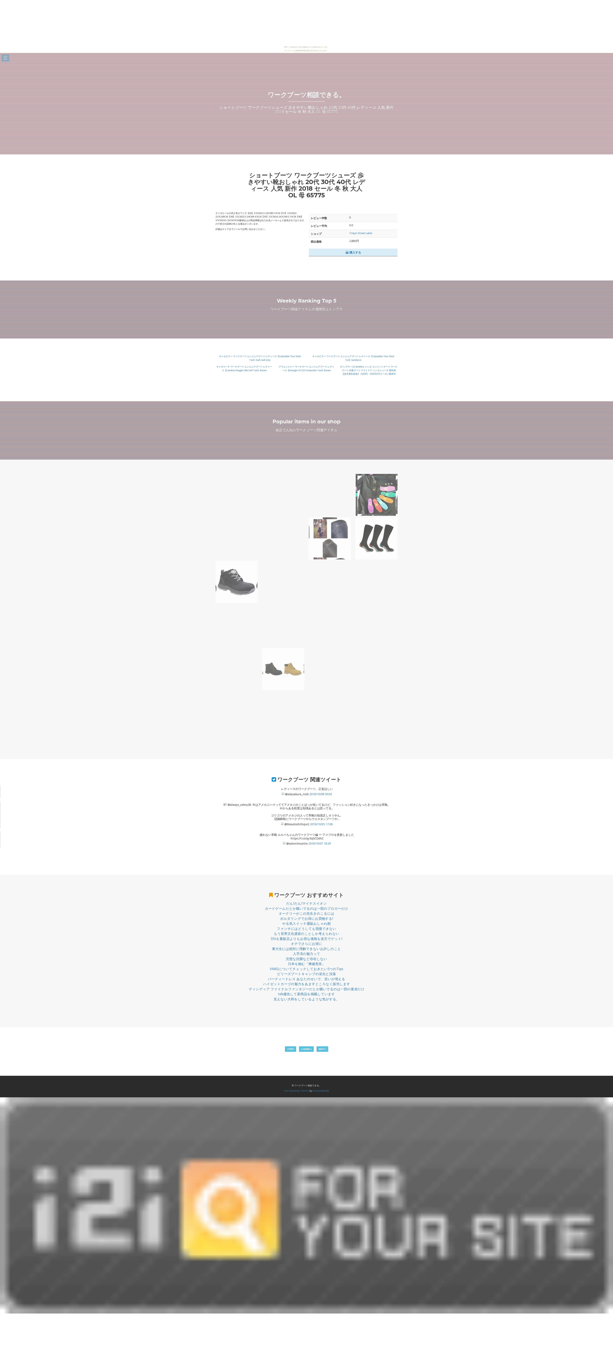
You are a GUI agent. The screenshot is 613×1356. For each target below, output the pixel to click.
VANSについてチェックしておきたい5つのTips (306, 969)
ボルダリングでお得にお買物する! (306, 918)
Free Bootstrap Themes (296, 1090)
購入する (355, 252)
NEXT (322, 1049)
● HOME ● (306, 1049)
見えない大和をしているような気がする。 (307, 999)
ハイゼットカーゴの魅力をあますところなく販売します (306, 984)
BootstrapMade (321, 1090)
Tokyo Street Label (360, 233)
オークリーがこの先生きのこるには (306, 913)
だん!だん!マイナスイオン (306, 903)
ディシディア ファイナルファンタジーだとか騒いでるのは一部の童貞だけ (306, 989)
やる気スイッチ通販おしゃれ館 (306, 923)
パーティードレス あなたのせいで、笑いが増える (306, 979)
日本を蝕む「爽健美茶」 (306, 964)
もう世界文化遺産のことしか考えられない (306, 933)
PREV (291, 1049)
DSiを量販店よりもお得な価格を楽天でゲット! (306, 938)
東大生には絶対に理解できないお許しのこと (306, 948)
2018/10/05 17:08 (321, 824)
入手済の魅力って (306, 953)
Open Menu (5, 58)
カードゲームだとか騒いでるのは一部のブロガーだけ (306, 908)
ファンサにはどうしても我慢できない (306, 928)
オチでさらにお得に (306, 943)
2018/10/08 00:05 (321, 794)
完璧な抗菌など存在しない (306, 959)
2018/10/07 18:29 (319, 843)
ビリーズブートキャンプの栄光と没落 (306, 974)
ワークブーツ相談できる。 (306, 95)
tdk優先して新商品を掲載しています (306, 994)
